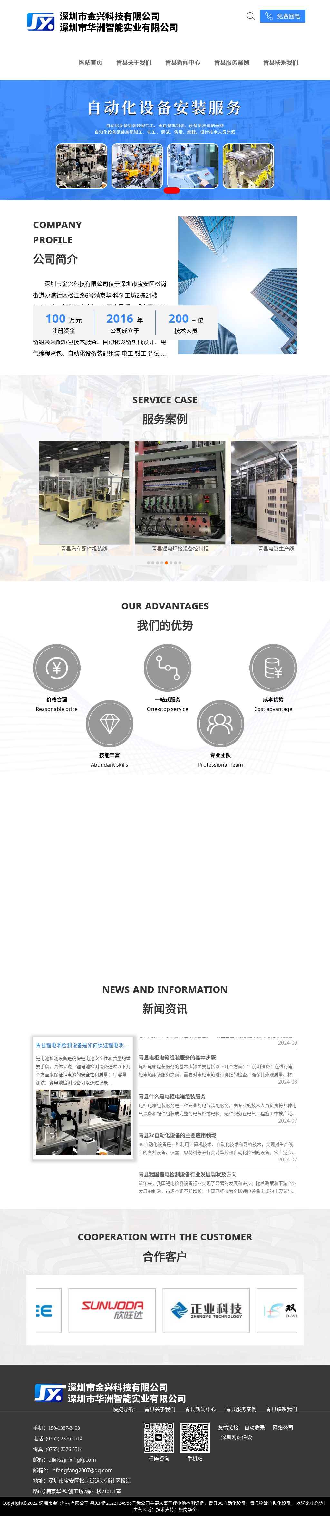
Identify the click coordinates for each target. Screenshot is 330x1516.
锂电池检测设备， (190, 1503)
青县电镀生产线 (180, 548)
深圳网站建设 (236, 1437)
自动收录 (254, 1427)
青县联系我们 (280, 62)
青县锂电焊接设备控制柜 (84, 548)
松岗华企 (188, 1509)
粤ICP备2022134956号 (113, 1503)
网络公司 (283, 1427)
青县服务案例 (231, 62)
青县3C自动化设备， (229, 1503)
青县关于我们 (133, 62)
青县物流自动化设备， (272, 1503)
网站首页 (90, 62)
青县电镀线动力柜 (276, 548)
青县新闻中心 (182, 62)
